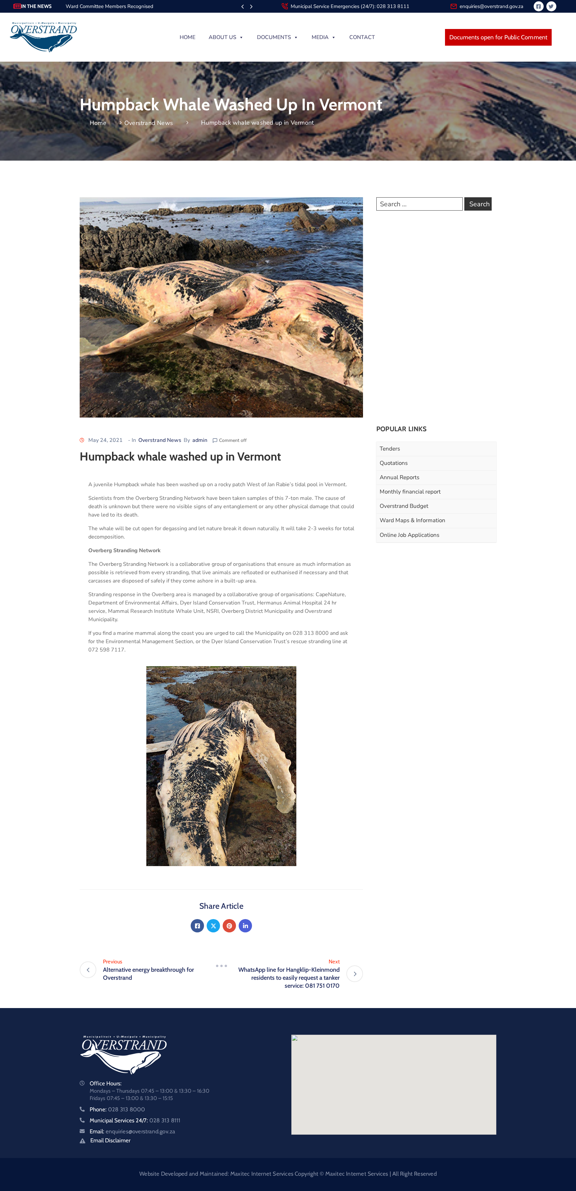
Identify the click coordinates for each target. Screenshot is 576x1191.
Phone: (117, 1109)
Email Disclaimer (110, 1140)
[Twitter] (213, 925)
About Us (222, 37)
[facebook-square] (539, 6)
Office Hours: (106, 1083)
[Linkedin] (245, 925)
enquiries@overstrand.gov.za (491, 6)
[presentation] (242, 7)
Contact (362, 37)
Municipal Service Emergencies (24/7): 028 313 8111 (350, 6)
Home (187, 37)
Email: (132, 1131)
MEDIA (320, 37)
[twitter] (551, 6)
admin (199, 440)
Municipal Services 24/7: (135, 1120)
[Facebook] (197, 925)
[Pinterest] (229, 925)
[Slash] (221, 965)
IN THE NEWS (36, 6)
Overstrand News (148, 123)
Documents (274, 37)
